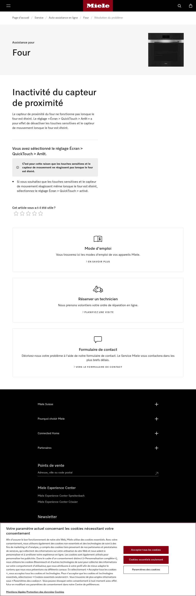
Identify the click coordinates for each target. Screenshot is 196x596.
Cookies (59, 592)
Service (39, 17)
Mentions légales (16, 592)
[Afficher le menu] (8, 5)
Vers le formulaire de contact (99, 367)
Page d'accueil (20, 17)
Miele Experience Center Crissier (58, 502)
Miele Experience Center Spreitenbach (61, 495)
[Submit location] (156, 473)
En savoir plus (99, 262)
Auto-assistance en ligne (63, 17)
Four (86, 17)
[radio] (16, 213)
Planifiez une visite (99, 312)
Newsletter (47, 517)
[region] (98, 559)
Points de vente (51, 465)
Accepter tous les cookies (146, 550)
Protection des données (40, 592)
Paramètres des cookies (146, 569)
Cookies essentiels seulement (146, 559)
